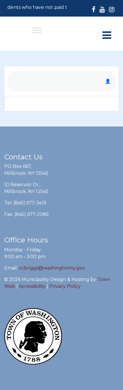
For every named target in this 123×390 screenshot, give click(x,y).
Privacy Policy (65, 286)
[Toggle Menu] (36, 30)
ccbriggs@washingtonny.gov (52, 268)
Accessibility (32, 286)
